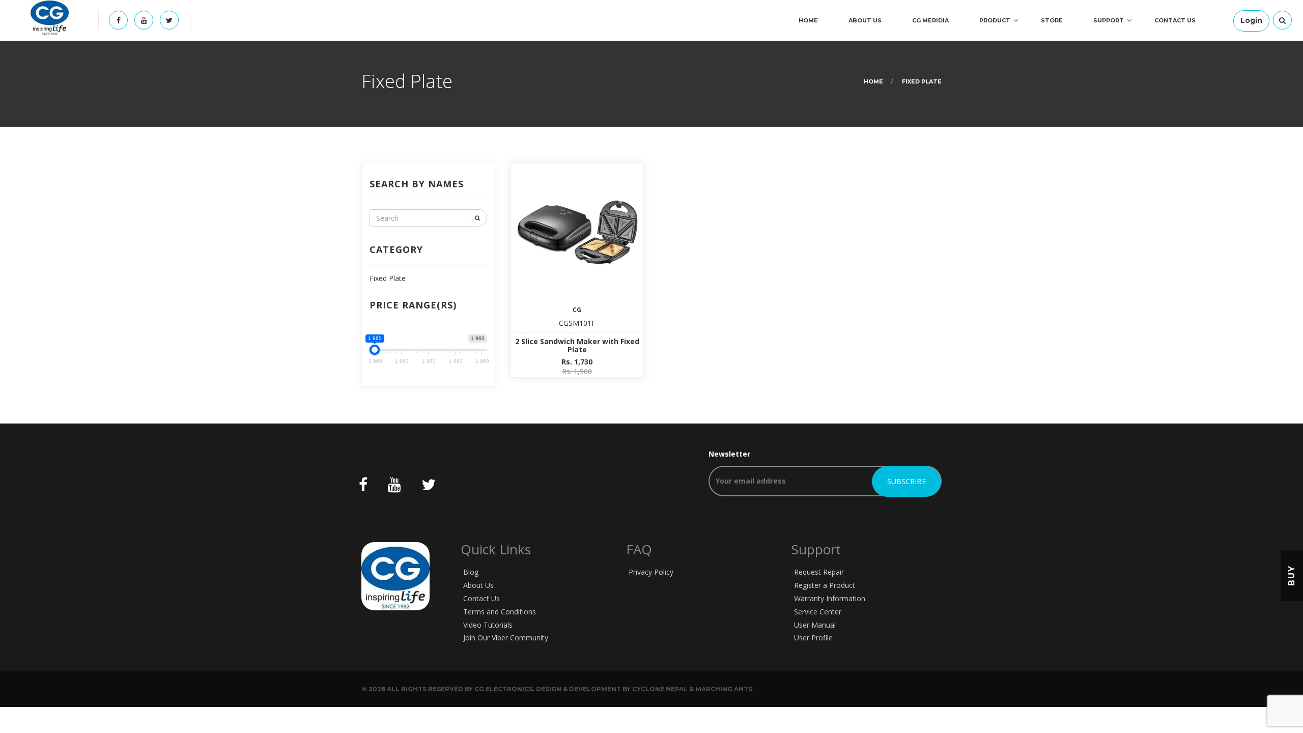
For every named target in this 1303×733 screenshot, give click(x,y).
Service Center (817, 611)
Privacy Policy (651, 572)
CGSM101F (577, 323)
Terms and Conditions (499, 611)
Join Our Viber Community (505, 637)
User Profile (813, 637)
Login (1251, 20)
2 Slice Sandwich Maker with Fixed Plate (577, 345)
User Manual (815, 625)
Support (1108, 20)
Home (808, 20)
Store (1052, 20)
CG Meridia (930, 20)
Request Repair (819, 572)
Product (994, 20)
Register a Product (824, 585)
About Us (865, 20)
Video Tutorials (488, 625)
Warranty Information (829, 598)
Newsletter (729, 454)
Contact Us (1175, 20)
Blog (470, 572)
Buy (1291, 575)
